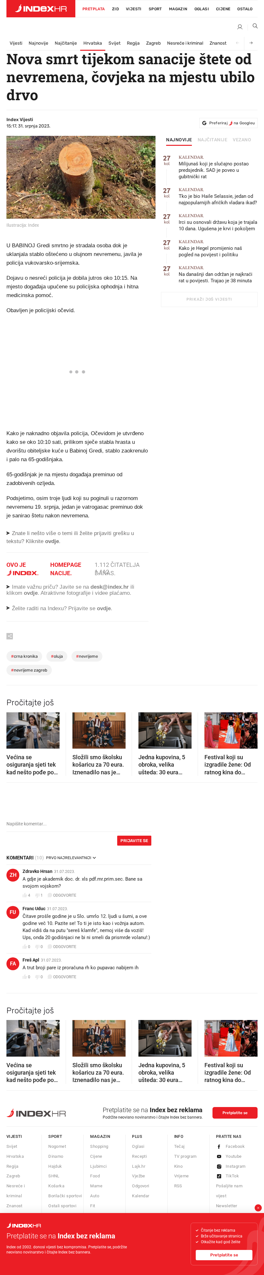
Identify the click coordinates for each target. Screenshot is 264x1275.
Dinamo (55, 1156)
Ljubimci (98, 1166)
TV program (185, 1156)
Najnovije (38, 43)
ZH (13, 875)
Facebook (235, 1146)
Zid (115, 9)
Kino (178, 1166)
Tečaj (179, 1146)
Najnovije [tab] (179, 140)
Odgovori (140, 1185)
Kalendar (140, 1195)
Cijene (223, 9)
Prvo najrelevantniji (68, 858)
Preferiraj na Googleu (232, 123)
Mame (96, 1185)
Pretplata (93, 9)
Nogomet (57, 1146)
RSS (178, 1185)
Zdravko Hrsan (37, 871)
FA (13, 964)
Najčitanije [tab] (213, 140)
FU (13, 912)
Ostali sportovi (62, 1205)
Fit (92, 1205)
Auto (94, 1195)
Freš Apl (31, 960)
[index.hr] (40, 8)
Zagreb (153, 43)
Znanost (218, 43)
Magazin (100, 1136)
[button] (14, 728)
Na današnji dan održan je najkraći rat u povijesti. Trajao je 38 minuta (215, 274)
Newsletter (226, 1205)
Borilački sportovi (65, 1195)
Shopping (99, 1146)
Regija (133, 43)
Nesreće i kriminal (185, 43)
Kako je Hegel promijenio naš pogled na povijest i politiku (210, 248)
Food (95, 1176)
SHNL (54, 1176)
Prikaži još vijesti (209, 299)
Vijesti (134, 9)
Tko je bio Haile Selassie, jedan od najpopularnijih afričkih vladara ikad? (218, 196)
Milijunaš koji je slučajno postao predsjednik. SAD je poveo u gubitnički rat (214, 167)
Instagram (236, 1166)
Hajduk (55, 1166)
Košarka (56, 1185)
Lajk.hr (138, 1166)
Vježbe (138, 1176)
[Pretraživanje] (253, 27)
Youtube (234, 1156)
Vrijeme (181, 1176)
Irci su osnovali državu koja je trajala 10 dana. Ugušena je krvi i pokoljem (218, 222)
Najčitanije (66, 43)
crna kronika (24, 656)
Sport (155, 9)
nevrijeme (87, 656)
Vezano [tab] (242, 140)
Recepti (139, 1156)
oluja (57, 656)
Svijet (114, 43)
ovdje (31, 593)
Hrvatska (92, 43)
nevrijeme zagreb (29, 670)
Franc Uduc (34, 908)
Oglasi (201, 9)
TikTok (232, 1176)
